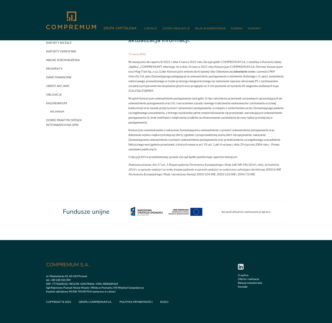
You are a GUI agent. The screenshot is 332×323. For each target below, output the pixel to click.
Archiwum (57, 111)
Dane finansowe (59, 77)
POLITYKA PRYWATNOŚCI (136, 301)
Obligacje (54, 94)
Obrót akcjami (57, 86)
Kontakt (254, 28)
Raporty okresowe (61, 51)
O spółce (150, 28)
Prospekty (54, 68)
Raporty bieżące (59, 42)
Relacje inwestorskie (210, 28)
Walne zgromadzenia (63, 60)
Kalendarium (56, 103)
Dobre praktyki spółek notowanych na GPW (64, 122)
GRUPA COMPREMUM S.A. (95, 301)
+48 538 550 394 (60, 280)
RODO (164, 301)
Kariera (237, 28)
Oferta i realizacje (176, 28)
